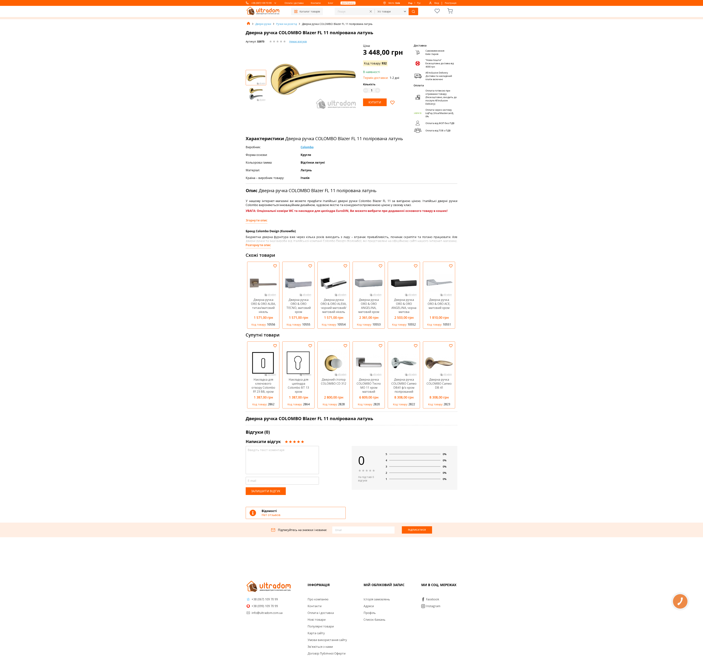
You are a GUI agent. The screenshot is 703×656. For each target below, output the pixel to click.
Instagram (433, 606)
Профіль (370, 613)
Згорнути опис (256, 220)
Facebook (432, 599)
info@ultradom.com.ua (266, 613)
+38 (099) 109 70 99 (264, 606)
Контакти (316, 3)
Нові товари (317, 620)
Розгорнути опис (258, 245)
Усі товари (384, 11)
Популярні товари (321, 626)
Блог (330, 3)
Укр (410, 3)
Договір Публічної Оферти (326, 653)
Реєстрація (450, 3)
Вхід (436, 3)
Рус (419, 3)
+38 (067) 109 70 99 (261, 3)
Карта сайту (316, 633)
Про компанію (318, 599)
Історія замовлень (377, 599)
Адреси (369, 606)
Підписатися (417, 529)
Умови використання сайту (327, 640)
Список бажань (374, 620)
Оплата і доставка (294, 3)
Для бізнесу (348, 3)
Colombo (307, 147)
